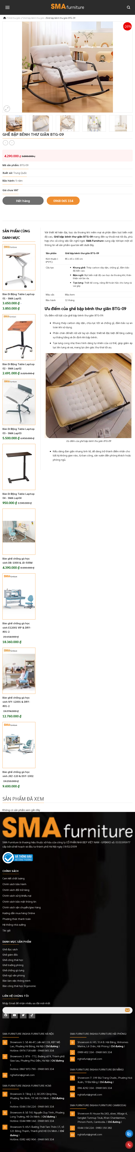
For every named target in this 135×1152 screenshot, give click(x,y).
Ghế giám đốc (10, 954)
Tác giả (6, 930)
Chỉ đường (52, 1046)
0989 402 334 (86, 1052)
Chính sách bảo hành (14, 884)
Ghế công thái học (12, 960)
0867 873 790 (28, 1069)
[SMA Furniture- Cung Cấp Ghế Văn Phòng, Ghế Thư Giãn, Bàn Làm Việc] (67, 6)
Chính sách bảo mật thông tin (19, 901)
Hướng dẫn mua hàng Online (18, 913)
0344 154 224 (28, 1106)
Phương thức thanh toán (16, 919)
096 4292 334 (86, 1088)
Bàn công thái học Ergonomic (19, 986)
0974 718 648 (28, 1050)
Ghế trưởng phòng (12, 965)
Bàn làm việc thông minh (16, 980)
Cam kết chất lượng (13, 878)
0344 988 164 (28, 1121)
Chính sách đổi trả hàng (15, 890)
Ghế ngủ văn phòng (13, 975)
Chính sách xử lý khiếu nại (16, 895)
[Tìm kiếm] (128, 7)
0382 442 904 (28, 1139)
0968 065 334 (63, 201)
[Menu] (7, 7)
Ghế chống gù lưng (13, 970)
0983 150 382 (104, 1127)
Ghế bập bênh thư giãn (34, 17)
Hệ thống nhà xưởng (14, 924)
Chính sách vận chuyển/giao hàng (21, 907)
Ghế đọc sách (10, 949)
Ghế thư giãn (14, 17)
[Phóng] (7, 108)
